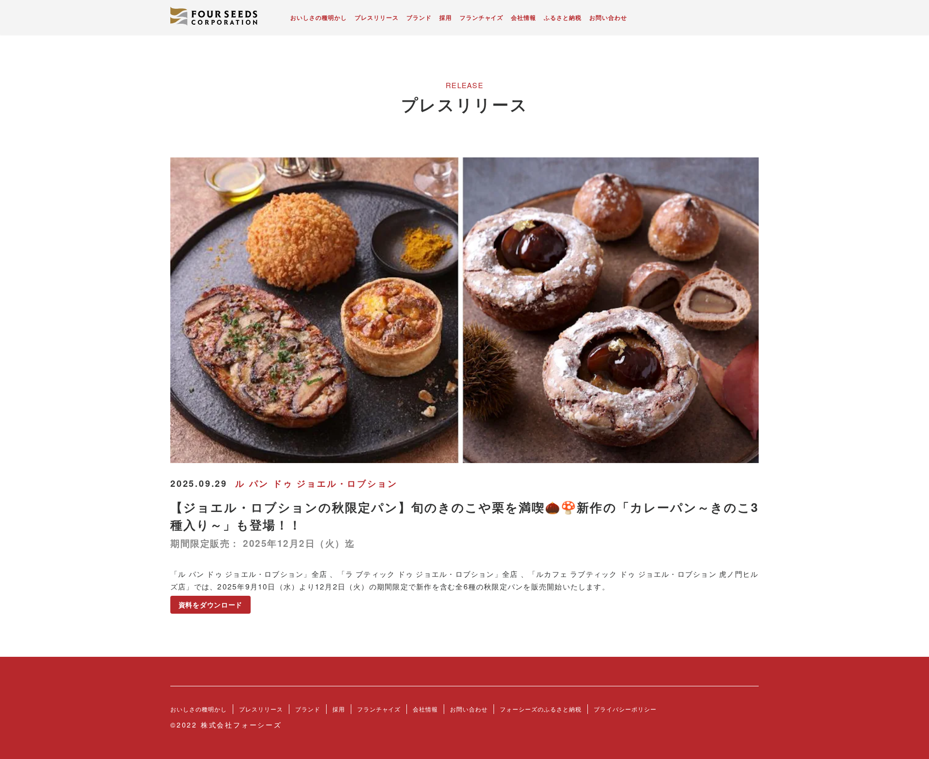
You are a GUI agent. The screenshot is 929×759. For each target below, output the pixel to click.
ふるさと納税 (563, 17)
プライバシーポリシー (625, 709)
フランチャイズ (482, 17)
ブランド (419, 17)
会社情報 (523, 17)
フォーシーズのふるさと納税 (541, 709)
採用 (445, 17)
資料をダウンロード (210, 605)
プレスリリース (377, 17)
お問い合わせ (608, 17)
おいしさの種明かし (318, 17)
